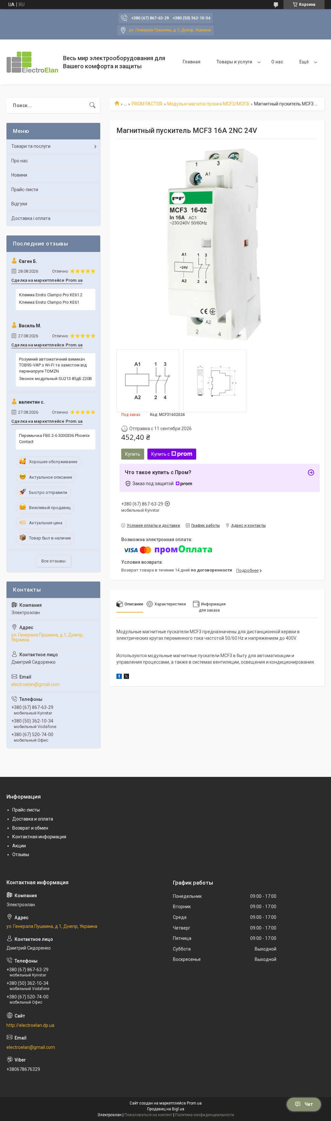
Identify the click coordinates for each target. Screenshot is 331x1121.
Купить (132, 454)
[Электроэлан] (32, 62)
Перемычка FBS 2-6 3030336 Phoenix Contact (54, 438)
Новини (19, 175)
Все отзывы (53, 561)
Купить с (160, 454)
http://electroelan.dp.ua (30, 1025)
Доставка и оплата (32, 819)
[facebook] (119, 677)
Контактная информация (39, 836)
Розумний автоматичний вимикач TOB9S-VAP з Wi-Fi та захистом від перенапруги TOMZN (53, 365)
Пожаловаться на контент (148, 1115)
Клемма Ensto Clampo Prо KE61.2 (50, 294)
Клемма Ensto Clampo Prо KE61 (49, 302)
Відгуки (19, 203)
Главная (191, 61)
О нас (277, 61)
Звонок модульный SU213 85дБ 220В (55, 378)
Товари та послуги (30, 146)
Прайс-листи (24, 189)
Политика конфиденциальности (204, 1115)
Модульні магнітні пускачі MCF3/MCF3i (208, 103)
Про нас (19, 160)
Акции (19, 845)
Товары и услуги (234, 61)
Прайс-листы (26, 809)
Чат (308, 1104)
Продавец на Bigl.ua (165, 1109)
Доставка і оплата (30, 218)
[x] (126, 677)
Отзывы (20, 854)
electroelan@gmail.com (35, 684)
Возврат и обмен (30, 828)
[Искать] (92, 105)
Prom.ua (194, 1103)
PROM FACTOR (147, 103)
